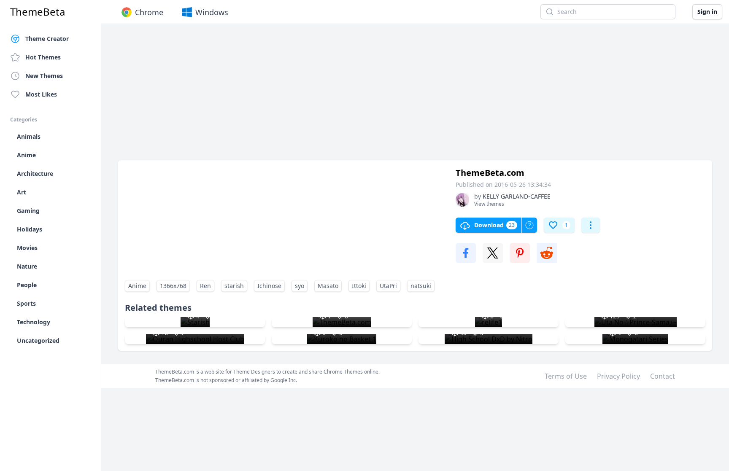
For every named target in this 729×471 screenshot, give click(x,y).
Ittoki (359, 286)
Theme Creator (47, 39)
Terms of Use (566, 376)
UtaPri (388, 286)
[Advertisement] (371, 96)
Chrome (149, 12)
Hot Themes (43, 57)
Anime (137, 286)
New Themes (44, 76)
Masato (328, 286)
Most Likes (41, 94)
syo (299, 286)
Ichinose (269, 286)
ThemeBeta (37, 12)
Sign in (707, 12)
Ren (205, 286)
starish (234, 286)
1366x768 (173, 286)
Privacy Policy (618, 376)
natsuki (420, 286)
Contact (662, 376)
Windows (211, 12)
